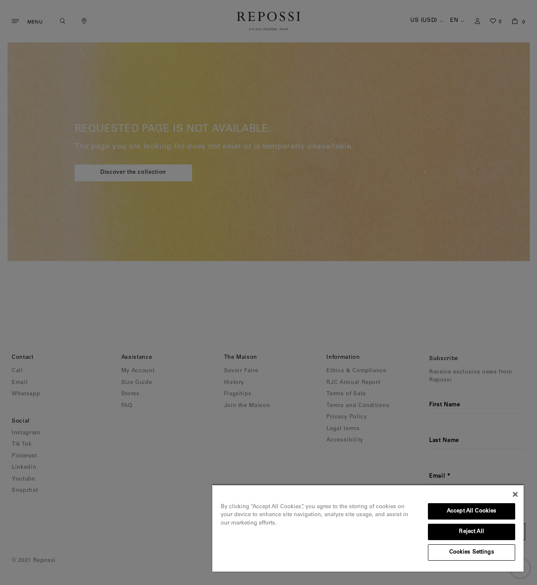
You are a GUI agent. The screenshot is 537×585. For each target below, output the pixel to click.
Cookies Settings (471, 552)
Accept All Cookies (471, 511)
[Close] (515, 494)
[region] (368, 528)
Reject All (471, 532)
